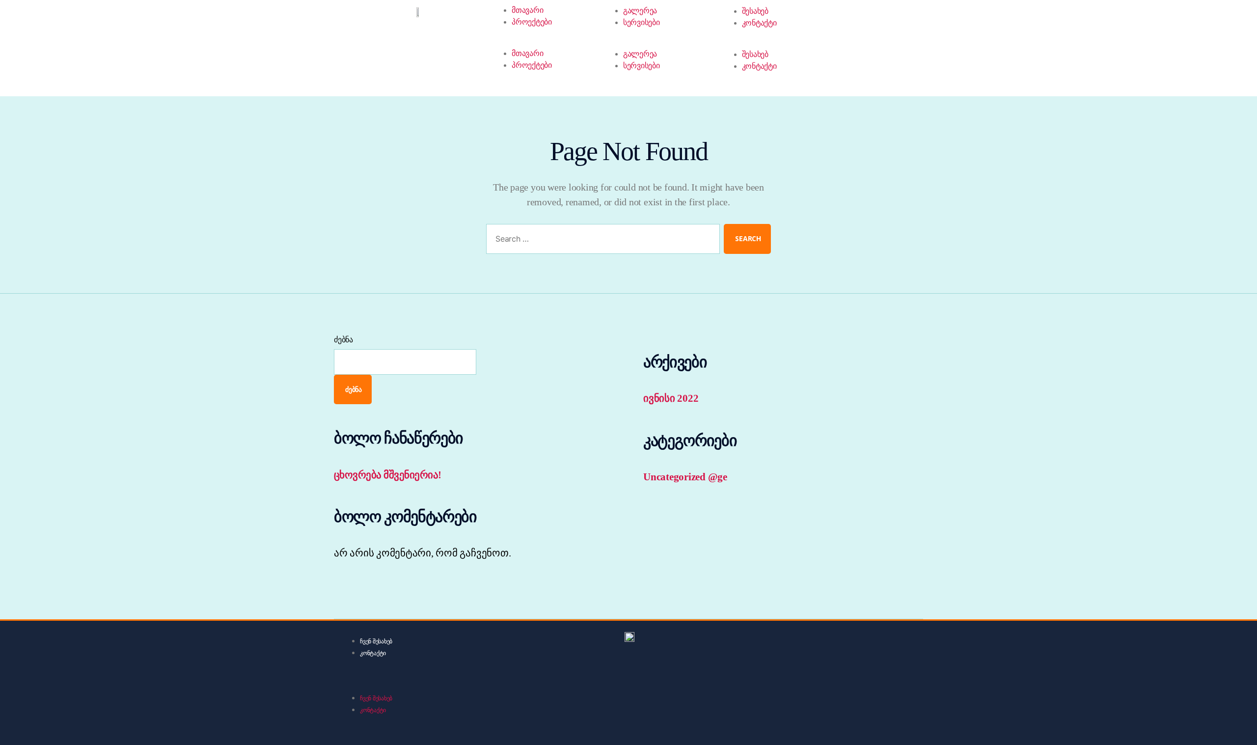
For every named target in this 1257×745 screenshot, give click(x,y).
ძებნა (343, 339)
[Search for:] (601, 241)
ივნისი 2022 (670, 398)
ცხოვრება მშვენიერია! (387, 475)
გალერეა (640, 10)
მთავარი (527, 10)
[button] (451, 685)
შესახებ (755, 11)
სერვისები (641, 22)
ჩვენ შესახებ (376, 641)
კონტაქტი (759, 23)
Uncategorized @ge (685, 477)
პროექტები (532, 22)
